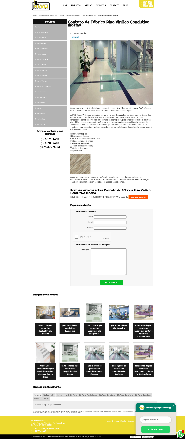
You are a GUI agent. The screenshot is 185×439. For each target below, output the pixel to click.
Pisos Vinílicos (40, 124)
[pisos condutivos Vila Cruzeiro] (119, 312)
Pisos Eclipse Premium (43, 86)
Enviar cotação (111, 282)
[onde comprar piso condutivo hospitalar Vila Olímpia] (70, 352)
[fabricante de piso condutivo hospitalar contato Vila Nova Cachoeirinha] (143, 312)
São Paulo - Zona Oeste (143, 395)
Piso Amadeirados (41, 32)
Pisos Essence (40, 103)
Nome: (91, 216)
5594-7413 (147, 4)
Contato (114, 5)
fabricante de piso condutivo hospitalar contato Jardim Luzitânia (144, 370)
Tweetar (75, 37)
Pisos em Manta (40, 92)
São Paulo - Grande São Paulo (67, 395)
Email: (91, 222)
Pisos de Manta (40, 65)
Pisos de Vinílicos (41, 81)
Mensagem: (86, 249)
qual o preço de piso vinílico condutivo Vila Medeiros (119, 370)
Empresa (76, 5)
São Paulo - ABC (48, 395)
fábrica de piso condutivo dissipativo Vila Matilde (45, 329)
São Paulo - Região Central (88, 395)
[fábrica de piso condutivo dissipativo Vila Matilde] (45, 312)
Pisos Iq (38, 108)
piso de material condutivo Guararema (69, 328)
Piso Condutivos (41, 38)
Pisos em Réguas (41, 97)
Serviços (101, 5)
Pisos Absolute (40, 43)
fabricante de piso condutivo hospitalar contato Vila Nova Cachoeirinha (144, 331)
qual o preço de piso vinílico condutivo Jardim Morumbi (94, 370)
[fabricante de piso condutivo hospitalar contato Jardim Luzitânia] (143, 352)
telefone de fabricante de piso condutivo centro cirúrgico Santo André (45, 371)
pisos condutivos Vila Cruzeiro (119, 326)
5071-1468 (147, 2)
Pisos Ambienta (40, 54)
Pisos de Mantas (41, 70)
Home (64, 5)
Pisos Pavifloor (40, 119)
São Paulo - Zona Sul (41, 399)
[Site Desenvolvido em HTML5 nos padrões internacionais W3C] (135, 437)
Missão (88, 5)
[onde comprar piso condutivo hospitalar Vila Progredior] (94, 312)
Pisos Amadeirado (41, 48)
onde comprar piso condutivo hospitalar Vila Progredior (94, 329)
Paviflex (37, 27)
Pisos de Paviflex (41, 76)
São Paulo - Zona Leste (107, 395)
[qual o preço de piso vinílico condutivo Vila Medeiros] (119, 352)
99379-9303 (148, 6)
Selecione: (37, 395)
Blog (125, 5)
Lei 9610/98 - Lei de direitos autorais (71, 412)
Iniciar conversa (155, 429)
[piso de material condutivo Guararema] (70, 312)
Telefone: (90, 228)
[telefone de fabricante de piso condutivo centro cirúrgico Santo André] (45, 352)
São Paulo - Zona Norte (125, 395)
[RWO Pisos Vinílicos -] (45, 5)
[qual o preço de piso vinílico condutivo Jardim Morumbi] (94, 352)
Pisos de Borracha (41, 59)
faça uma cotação (138, 197)
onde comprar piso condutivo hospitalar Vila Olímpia (69, 370)
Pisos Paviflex (40, 113)
